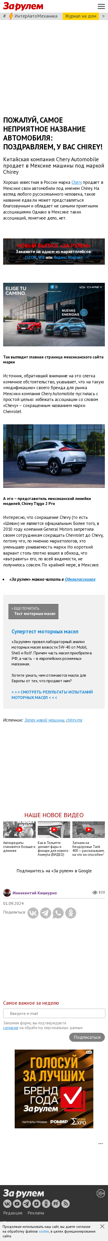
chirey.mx (74, 720)
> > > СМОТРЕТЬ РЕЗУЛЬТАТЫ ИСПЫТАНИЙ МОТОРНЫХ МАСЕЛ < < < (52, 694)
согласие (10, 1027)
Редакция (12, 1213)
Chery (77, 182)
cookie (44, 1231)
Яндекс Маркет (68, 257)
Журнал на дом (80, 16)
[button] (102, 1226)
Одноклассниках (80, 579)
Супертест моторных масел (45, 631)
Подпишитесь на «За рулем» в (54, 870)
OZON (30, 257)
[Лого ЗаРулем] (23, 6)
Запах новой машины (44, 720)
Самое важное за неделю (31, 1003)
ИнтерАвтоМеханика (35, 16)
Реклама (36, 1213)
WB (41, 257)
